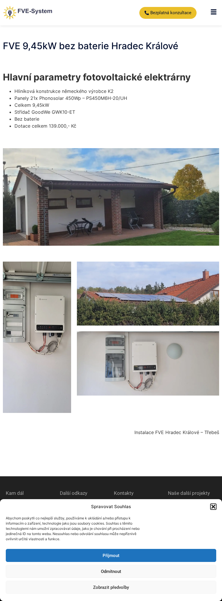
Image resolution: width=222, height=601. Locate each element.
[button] (213, 507)
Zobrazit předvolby (111, 587)
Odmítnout (111, 571)
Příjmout (111, 555)
